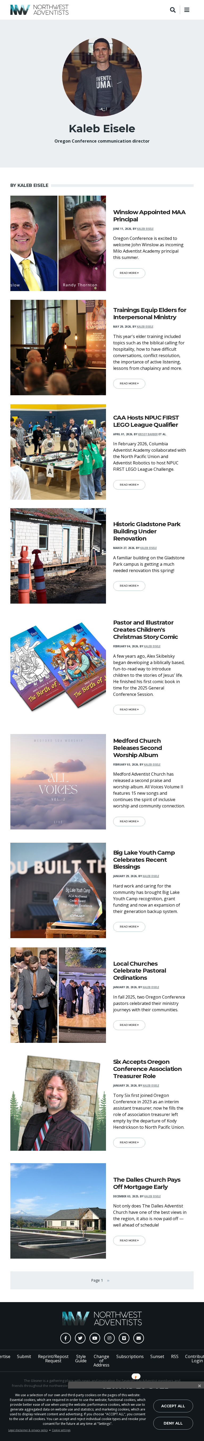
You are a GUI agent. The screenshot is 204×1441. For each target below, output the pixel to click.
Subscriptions (130, 1356)
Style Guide (81, 1359)
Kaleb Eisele (145, 229)
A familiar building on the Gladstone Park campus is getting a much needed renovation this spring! (149, 564)
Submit (24, 1356)
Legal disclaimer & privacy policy (28, 1430)
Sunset (157, 1356)
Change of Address (101, 1361)
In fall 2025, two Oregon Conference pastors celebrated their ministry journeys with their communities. (149, 1003)
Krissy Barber (148, 434)
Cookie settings (61, 1430)
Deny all (173, 1423)
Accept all (173, 1406)
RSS (174, 1356)
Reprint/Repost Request (53, 1359)
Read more (129, 272)
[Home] (39, 10)
